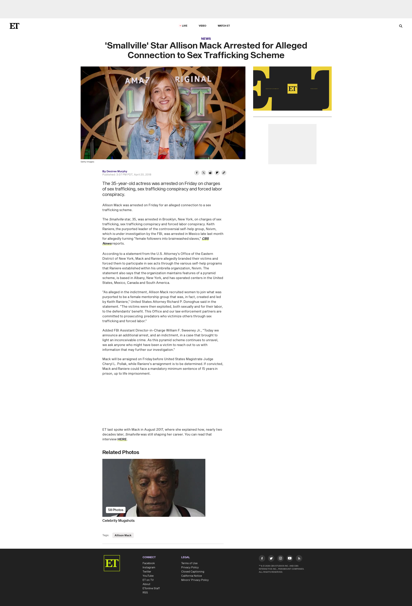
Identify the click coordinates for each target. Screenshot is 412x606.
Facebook (149, 563)
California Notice (191, 576)
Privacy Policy (190, 567)
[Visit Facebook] (262, 559)
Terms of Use (189, 563)
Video (202, 26)
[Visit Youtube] (289, 558)
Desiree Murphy (117, 171)
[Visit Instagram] (280, 559)
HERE (122, 439)
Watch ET (224, 26)
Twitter (147, 572)
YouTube (148, 576)
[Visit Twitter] (271, 559)
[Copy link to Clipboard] (224, 173)
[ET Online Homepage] (14, 26)
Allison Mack (123, 535)
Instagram (149, 567)
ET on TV (148, 580)
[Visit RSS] (299, 559)
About (146, 584)
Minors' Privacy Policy (195, 580)
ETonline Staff (151, 588)
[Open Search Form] (400, 26)
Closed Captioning (192, 572)
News (206, 38)
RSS (145, 593)
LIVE (184, 26)
